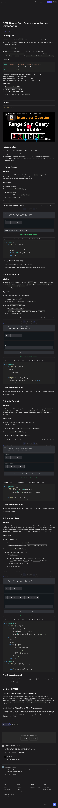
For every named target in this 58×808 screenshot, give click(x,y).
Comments (6, 724)
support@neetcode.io (35, 787)
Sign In (54, 1)
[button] (6, 239)
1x (34, 208)
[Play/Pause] (24, 209)
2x (36, 208)
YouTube (19, 787)
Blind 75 (5, 787)
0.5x (31, 208)
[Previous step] (21, 209)
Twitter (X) (19, 791)
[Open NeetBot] (54, 804)
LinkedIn (19, 789)
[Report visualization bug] (50, 205)
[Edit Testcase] (53, 205)
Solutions (15, 724)
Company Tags (10, 107)
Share (14, 752)
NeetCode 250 (7, 791)
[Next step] (27, 209)
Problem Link (6, 31)
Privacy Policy (46, 787)
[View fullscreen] (53, 239)
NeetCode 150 (7, 789)
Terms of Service (47, 789)
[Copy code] (53, 242)
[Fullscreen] (48, 205)
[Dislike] (10, 752)
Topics (7, 102)
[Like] (6, 752)
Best (4, 729)
